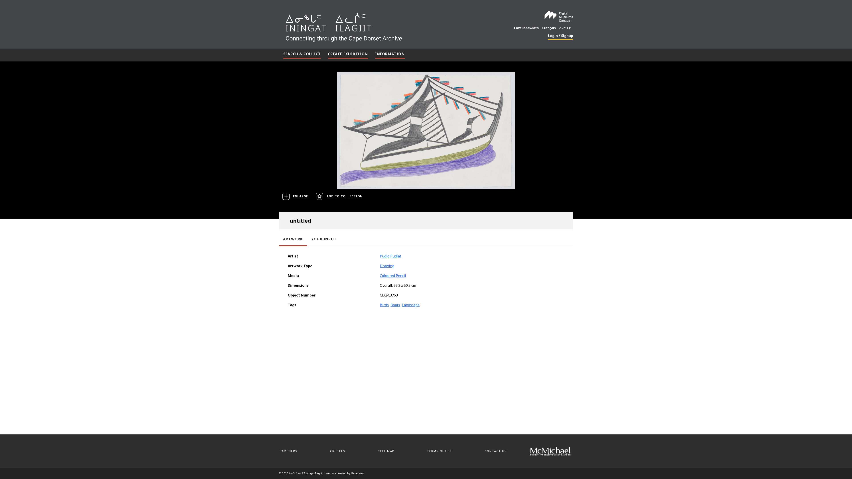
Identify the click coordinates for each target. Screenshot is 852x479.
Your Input (324, 239)
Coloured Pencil (393, 275)
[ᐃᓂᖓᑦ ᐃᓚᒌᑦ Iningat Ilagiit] (377, 25)
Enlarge (300, 196)
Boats (395, 304)
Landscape (411, 304)
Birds (384, 304)
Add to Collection (345, 196)
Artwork (293, 239)
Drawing (387, 265)
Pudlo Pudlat (390, 256)
